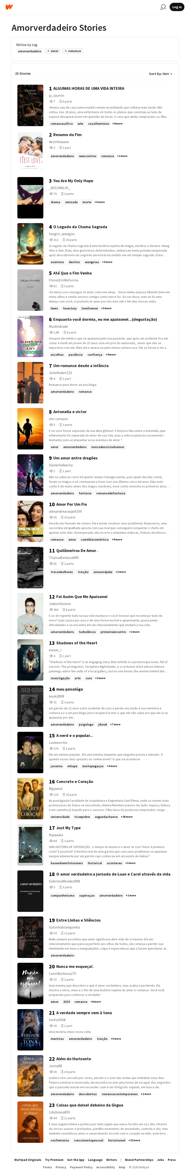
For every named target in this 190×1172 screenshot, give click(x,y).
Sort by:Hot (159, 73)
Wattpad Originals (27, 1160)
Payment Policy (81, 1167)
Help (122, 1167)
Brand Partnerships (139, 1160)
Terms (47, 1167)
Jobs (160, 1160)
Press (172, 1160)
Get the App (75, 1160)
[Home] (81, 7)
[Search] (163, 7)
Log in (177, 7)
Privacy (61, 1167)
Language (95, 1160)
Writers (111, 1160)
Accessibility (105, 1167)
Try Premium (54, 1160)
